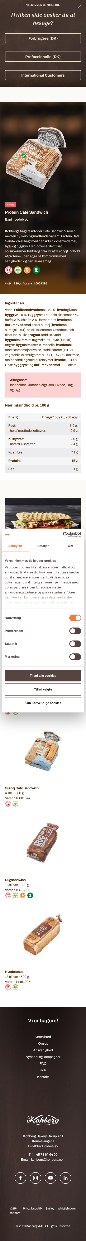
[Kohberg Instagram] (35, 1178)
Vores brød (43, 1037)
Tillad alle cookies (43, 675)
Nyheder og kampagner (43, 1057)
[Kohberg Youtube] (50, 1178)
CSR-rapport (15, 1210)
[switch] (75, 630)
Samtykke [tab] (15, 546)
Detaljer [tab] (43, 546)
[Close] (80, 6)
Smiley (50, 1208)
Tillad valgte (43, 689)
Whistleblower (67, 1208)
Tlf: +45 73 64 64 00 (43, 1154)
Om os (43, 1043)
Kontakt (43, 1077)
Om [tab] (70, 546)
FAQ (43, 1063)
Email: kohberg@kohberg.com (43, 1159)
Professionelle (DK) (43, 57)
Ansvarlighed (43, 1050)
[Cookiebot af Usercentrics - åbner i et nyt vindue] (63, 534)
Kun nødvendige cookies (43, 703)
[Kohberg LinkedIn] (65, 1178)
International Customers (43, 75)
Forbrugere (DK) (43, 38)
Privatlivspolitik (32, 1208)
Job (43, 1070)
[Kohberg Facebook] (20, 1178)
